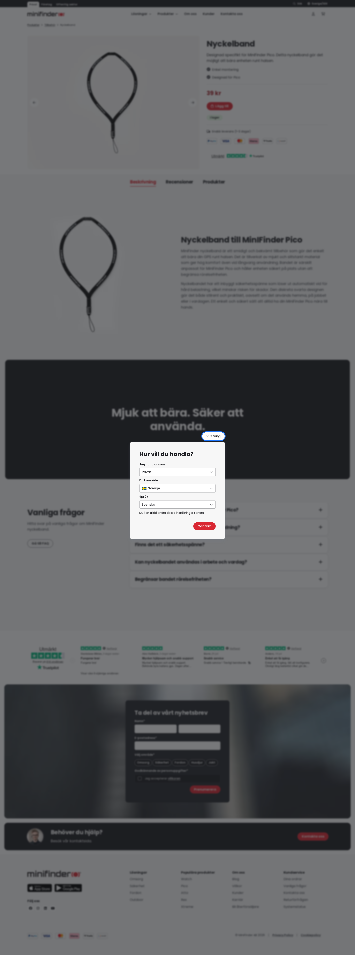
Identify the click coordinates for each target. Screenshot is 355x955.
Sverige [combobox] (154, 488)
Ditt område (148, 480)
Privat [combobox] (146, 472)
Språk (143, 497)
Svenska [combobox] (148, 504)
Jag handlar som (152, 464)
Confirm (204, 526)
